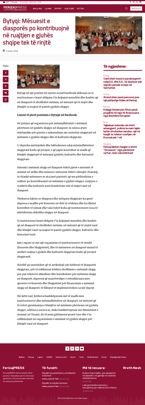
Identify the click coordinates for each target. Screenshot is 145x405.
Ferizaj (106, 76)
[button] (126, 8)
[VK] (5, 93)
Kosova (106, 107)
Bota (105, 122)
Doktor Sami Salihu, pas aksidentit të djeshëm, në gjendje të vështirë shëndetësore (99, 376)
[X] (137, 2)
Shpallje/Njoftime (50, 379)
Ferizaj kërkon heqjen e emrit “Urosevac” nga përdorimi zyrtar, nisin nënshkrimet (120, 150)
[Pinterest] (5, 86)
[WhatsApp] (5, 99)
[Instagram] (133, 2)
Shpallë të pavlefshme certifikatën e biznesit (59, 374)
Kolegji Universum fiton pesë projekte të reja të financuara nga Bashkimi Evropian (121, 113)
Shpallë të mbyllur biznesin (54, 383)
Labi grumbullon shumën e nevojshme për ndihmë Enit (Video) (100, 386)
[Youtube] (140, 2)
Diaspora (107, 144)
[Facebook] (130, 2)
